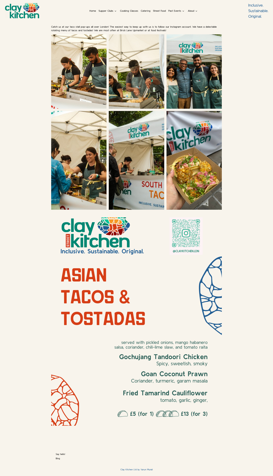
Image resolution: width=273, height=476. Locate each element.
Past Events (174, 10)
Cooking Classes (129, 10)
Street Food (159, 10)
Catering (145, 10)
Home (92, 10)
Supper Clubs (106, 10)
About (191, 10)
